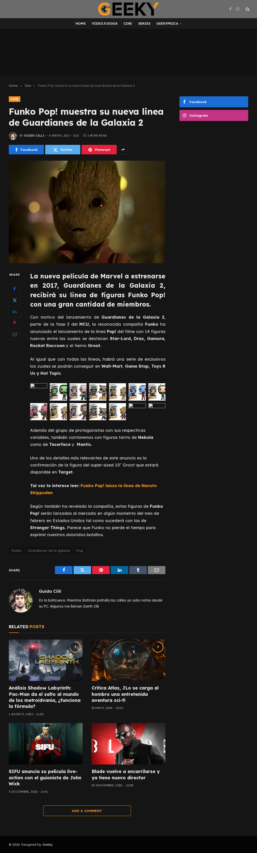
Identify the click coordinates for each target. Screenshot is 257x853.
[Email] (14, 334)
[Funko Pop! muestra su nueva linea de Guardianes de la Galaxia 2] (87, 212)
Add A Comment (87, 811)
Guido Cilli (34, 135)
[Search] (247, 9)
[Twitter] (14, 300)
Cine (127, 23)
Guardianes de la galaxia (49, 550)
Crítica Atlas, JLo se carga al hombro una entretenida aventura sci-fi (125, 694)
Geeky (47, 844)
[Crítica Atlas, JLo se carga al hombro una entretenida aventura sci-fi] (128, 660)
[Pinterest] (14, 322)
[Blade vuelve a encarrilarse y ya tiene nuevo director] (128, 743)
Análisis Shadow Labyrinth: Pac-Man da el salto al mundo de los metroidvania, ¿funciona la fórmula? (45, 697)
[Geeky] (128, 9)
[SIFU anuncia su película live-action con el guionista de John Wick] (46, 743)
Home (81, 23)
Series (144, 23)
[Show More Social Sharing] (123, 149)
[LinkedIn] (14, 311)
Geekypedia (167, 23)
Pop (79, 550)
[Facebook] (14, 288)
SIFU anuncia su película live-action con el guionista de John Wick (45, 778)
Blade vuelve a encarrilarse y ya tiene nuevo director (126, 774)
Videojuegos (104, 23)
